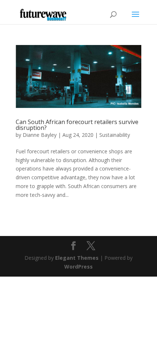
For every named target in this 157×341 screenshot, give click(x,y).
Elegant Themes (77, 257)
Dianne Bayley (40, 134)
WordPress (78, 266)
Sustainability (114, 134)
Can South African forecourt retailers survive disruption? (77, 125)
